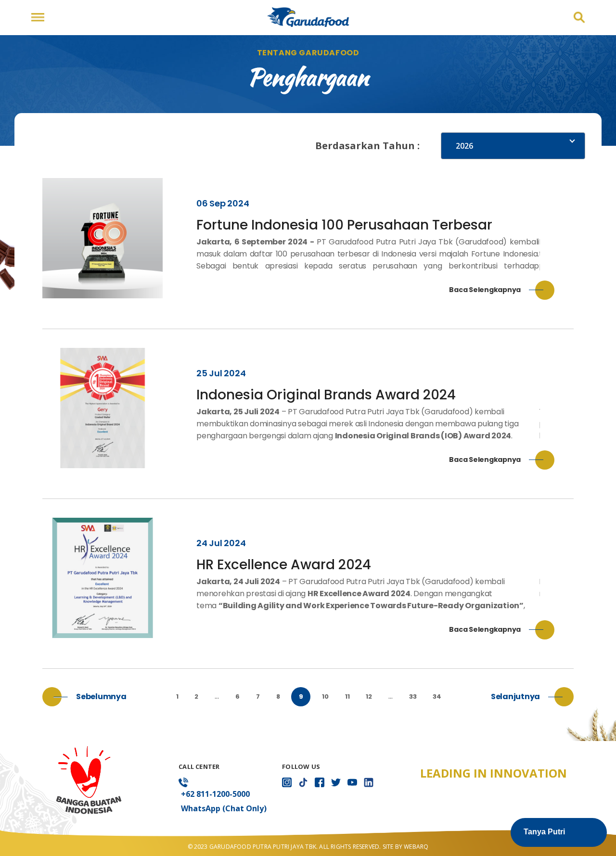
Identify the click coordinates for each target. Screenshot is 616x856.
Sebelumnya (101, 696)
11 (347, 696)
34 (437, 696)
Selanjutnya (515, 696)
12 (369, 696)
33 (413, 696)
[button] (559, 832)
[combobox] (513, 145)
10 (325, 696)
